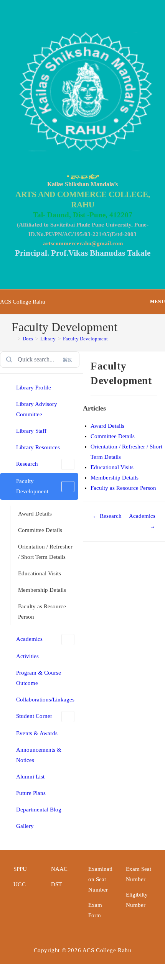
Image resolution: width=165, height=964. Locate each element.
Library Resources (38, 447)
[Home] (13, 339)
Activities (27, 656)
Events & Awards (37, 733)
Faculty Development (85, 339)
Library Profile (33, 387)
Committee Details (40, 530)
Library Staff (31, 431)
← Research (107, 516)
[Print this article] (162, 364)
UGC (19, 884)
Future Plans (31, 793)
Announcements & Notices (38, 755)
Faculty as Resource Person (42, 611)
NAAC (59, 869)
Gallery (25, 826)
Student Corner (34, 716)
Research (27, 464)
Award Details (35, 514)
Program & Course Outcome (38, 678)
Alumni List (30, 776)
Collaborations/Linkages (45, 699)
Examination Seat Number (100, 879)
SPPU (20, 869)
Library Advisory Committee (36, 409)
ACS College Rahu (22, 302)
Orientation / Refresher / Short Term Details (45, 552)
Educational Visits (39, 573)
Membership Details (42, 590)
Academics (29, 639)
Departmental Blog (38, 809)
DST (56, 884)
